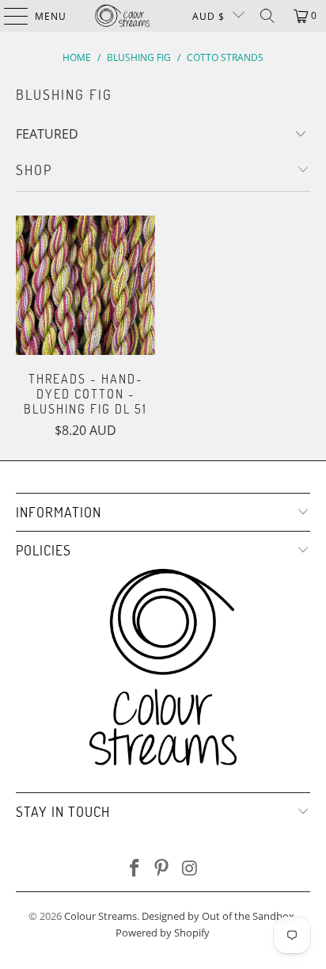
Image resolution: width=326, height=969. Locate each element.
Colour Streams (100, 916)
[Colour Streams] (122, 16)
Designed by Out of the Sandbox (218, 916)
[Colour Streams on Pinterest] (162, 868)
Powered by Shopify (163, 932)
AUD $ (208, 16)
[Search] (267, 16)
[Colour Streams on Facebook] (134, 868)
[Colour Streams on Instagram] (190, 868)
